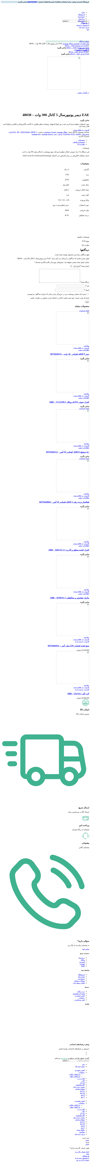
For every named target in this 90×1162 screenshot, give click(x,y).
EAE (14, 132)
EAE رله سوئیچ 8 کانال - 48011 (77, 48)
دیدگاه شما (84, 282)
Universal (66, 134)
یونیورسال (85, 134)
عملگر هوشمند (67, 43)
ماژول (60, 134)
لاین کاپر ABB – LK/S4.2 (78, 693)
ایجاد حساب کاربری (82, 1152)
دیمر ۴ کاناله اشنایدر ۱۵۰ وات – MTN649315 (69, 354)
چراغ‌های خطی (74, 1076)
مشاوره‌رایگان (84, 41)
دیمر (55, 134)
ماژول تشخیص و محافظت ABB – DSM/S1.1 (69, 598)
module (78, 134)
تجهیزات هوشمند (79, 43)
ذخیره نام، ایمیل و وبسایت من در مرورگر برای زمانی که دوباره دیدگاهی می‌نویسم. (56, 294)
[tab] (43, 140)
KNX (73, 134)
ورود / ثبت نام (80, 1134)
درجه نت (64, 1058)
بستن (87, 1140)
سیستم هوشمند (47, 134)
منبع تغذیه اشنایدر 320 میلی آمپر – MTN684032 (68, 646)
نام (87, 286)
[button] (82, 641)
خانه (87, 43)
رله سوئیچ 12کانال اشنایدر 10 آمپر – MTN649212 (67, 452)
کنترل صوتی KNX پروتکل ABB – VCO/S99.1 (69, 402)
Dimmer (27, 132)
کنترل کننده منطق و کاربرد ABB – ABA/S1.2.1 (68, 550)
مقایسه (82, 1132)
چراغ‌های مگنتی (74, 1074)
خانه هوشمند (36, 134)
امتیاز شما (84, 266)
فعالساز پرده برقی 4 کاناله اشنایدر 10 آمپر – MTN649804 (64, 502)
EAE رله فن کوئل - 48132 (79, 54)
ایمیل (86, 290)
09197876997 (32, 2)
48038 (33, 132)
